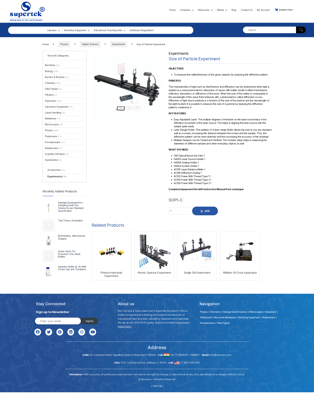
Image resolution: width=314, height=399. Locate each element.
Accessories (56, 169)
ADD (207, 211)
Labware (51, 30)
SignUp (90, 321)
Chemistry (53, 83)
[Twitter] (48, 332)
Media (220, 10)
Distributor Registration (142, 30)
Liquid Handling (55, 112)
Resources (203, 10)
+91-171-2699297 (179, 354)
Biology (51, 71)
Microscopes (54, 124)
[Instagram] (81, 332)
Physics (51, 130)
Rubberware (54, 148)
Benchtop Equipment (75, 30)
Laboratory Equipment (59, 106)
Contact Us (247, 10)
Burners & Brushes (57, 77)
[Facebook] (37, 332)
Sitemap (157, 385)
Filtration (51, 94)
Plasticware (53, 136)
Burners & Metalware (225, 317)
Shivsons (146, 379)
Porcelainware (55, 142)
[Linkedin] (70, 332)
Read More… (125, 326)
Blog (234, 10)
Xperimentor (53, 159)
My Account (263, 10)
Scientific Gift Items (57, 154)
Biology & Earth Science (235, 312)
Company (185, 10)
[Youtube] (92, 332)
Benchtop (52, 65)
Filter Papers (53, 88)
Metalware (52, 118)
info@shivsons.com (221, 354)
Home (172, 10)
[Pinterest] (59, 332)
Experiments (179, 53)
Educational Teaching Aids (108, 30)
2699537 (195, 354)
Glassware (53, 100)
